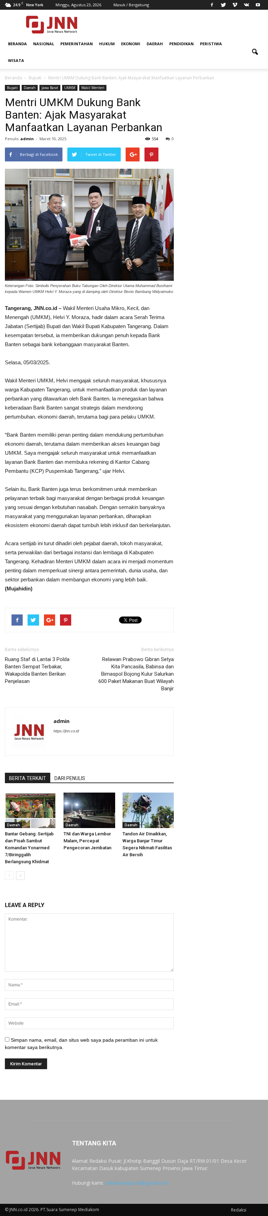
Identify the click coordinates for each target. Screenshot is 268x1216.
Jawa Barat (50, 87)
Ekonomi (130, 43)
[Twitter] (223, 5)
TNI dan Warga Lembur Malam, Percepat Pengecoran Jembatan (87, 840)
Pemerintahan (76, 43)
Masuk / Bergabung (131, 4)
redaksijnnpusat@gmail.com (137, 1182)
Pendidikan (181, 43)
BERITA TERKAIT (27, 778)
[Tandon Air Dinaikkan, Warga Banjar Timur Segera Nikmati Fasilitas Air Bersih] (148, 810)
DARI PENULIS (69, 778)
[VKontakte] (246, 5)
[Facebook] (212, 5)
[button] (254, 52)
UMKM (69, 87)
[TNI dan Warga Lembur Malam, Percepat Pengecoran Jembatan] (89, 810)
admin (27, 138)
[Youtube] (258, 5)
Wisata (16, 60)
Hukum (107, 43)
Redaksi (238, 1210)
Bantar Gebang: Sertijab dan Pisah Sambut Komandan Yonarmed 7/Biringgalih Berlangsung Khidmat (29, 847)
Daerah (155, 43)
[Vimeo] (235, 5)
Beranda (17, 43)
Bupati (12, 87)
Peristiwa (211, 43)
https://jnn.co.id (66, 731)
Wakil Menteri (92, 87)
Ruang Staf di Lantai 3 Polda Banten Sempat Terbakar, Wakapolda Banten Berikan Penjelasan (37, 670)
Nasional (43, 43)
